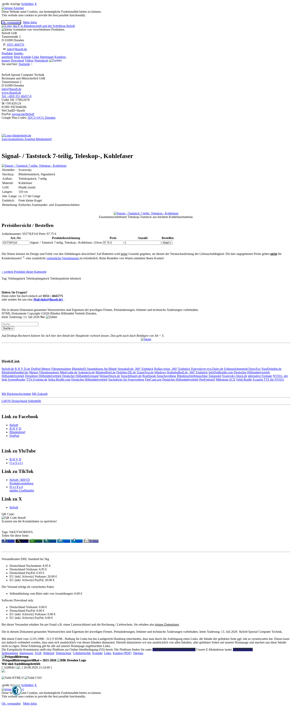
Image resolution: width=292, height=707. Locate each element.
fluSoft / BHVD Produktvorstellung (21, 481)
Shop (17, 57)
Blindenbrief (17, 432)
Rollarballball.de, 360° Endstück (187, 372)
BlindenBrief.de (106, 372)
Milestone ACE (225, 379)
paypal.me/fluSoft (23, 114)
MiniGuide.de (68, 372)
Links (35, 57)
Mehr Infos (30, 22)
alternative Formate (260, 376)
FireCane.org (153, 379)
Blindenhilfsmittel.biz (15, 372)
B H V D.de (22, 368)
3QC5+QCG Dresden (41, 117)
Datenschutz (63, 653)
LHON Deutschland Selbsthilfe (21, 401)
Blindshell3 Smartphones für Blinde (94, 368)
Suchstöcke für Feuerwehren (126, 379)
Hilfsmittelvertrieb (13, 376)
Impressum (47, 57)
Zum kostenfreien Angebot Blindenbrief (27, 139)
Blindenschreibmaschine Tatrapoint (199, 376)
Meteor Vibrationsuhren (56, 368)
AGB (38, 653)
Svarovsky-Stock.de (234, 376)
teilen (11, 541)
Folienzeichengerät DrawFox (242, 368)
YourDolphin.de (271, 368)
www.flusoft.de (11, 92)
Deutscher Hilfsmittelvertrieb (252, 372)
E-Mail (94, 541)
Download (17, 60)
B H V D (15, 428)
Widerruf (48, 653)
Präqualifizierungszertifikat (29, 660)
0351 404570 (15, 44)
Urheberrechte (82, 653)
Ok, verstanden (11, 22)
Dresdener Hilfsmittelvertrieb (43, 376)
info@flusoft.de (17, 49)
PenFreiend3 (207, 379)
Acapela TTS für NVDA (268, 379)
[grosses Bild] (34, 165)
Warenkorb (41, 60)
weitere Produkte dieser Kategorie (24, 271)
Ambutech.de (86, 372)
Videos (29, 60)
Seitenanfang (10, 653)
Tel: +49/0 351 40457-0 (16, 96)
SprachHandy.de (131, 376)
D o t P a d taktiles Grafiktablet (22, 488)
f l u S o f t (16, 463)
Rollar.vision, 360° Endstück (172, 368)
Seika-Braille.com (59, 379)
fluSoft (14, 425)
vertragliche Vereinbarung (63, 258)
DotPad (36, 368)
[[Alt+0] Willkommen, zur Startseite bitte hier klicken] (38, 26)
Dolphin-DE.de (126, 372)
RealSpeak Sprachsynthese (159, 376)
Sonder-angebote (13, 55)
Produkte (7, 53)
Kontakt (26, 57)
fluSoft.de (8, 368)
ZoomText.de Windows (151, 372)
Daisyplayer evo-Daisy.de (207, 368)
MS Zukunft (39, 393)
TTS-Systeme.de (36, 379)
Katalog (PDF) (122, 653)
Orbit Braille (244, 379)
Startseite (24, 64)
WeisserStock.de (109, 376)
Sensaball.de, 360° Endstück (135, 368)
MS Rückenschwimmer (16, 393)
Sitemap (138, 653)
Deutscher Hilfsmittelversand (80, 376)
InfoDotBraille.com (221, 372)
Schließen (27, 4)
